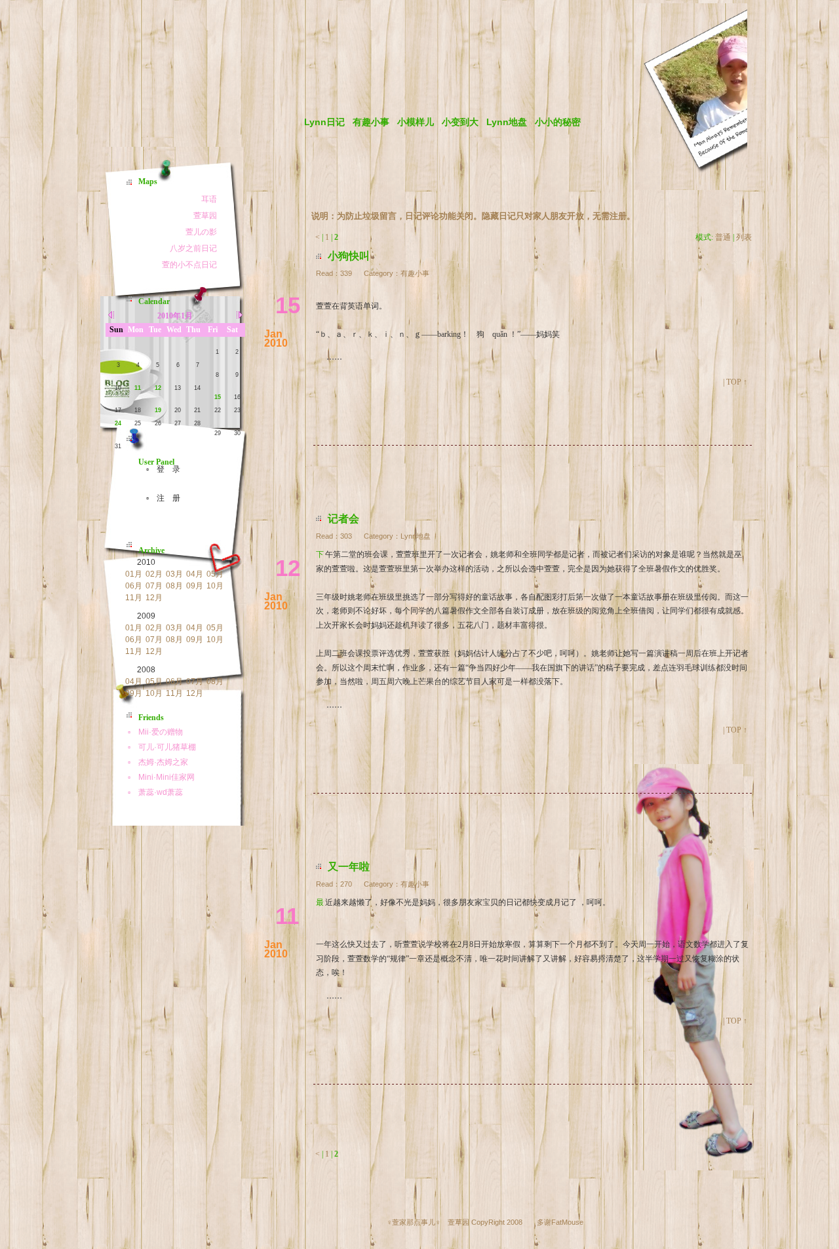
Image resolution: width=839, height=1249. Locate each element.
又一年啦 (349, 866)
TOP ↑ (736, 382)
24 (118, 423)
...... (334, 356)
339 (346, 273)
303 (346, 536)
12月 (154, 597)
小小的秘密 (558, 122)
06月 (133, 585)
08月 (174, 585)
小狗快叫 (349, 255)
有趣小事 (371, 122)
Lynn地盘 (506, 122)
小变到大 (460, 122)
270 (346, 884)
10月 (215, 585)
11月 (133, 597)
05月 (215, 574)
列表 (744, 237)
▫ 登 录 (159, 469)
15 (217, 397)
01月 (133, 574)
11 (137, 388)
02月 (154, 574)
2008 (146, 669)
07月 (154, 585)
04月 (194, 574)
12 (158, 388)
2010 (146, 562)
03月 (174, 574)
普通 (723, 237)
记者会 (343, 518)
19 (158, 410)
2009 (146, 616)
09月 (194, 585)
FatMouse (567, 1222)
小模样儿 (415, 122)
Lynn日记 (324, 122)
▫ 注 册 (159, 498)
